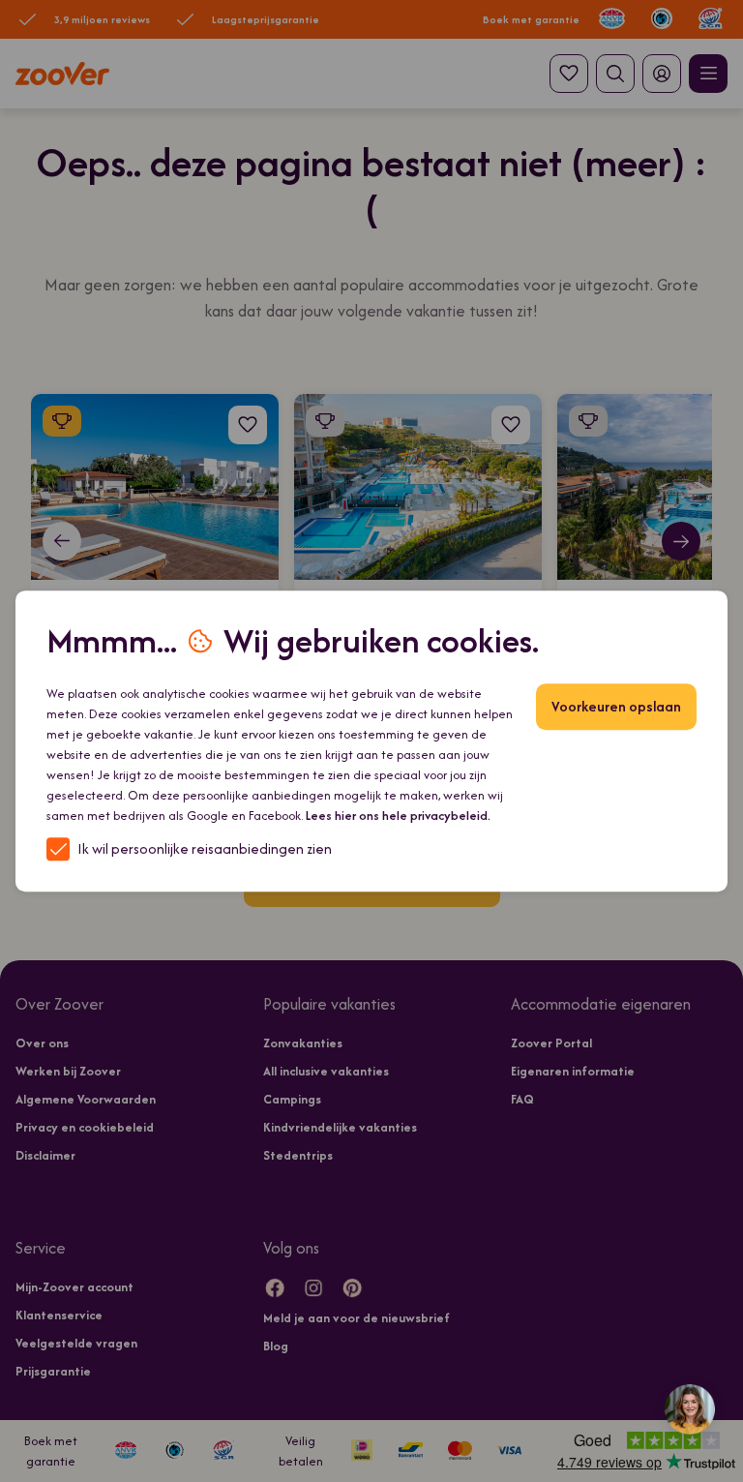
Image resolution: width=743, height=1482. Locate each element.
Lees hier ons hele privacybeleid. (398, 815)
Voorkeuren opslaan (616, 706)
